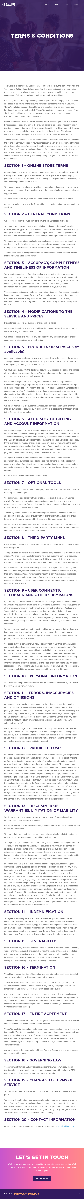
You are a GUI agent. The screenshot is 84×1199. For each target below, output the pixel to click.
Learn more (42, 1178)
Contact (76, 4)
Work (47, 4)
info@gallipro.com (66, 1126)
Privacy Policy (26, 1193)
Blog (67, 4)
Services (57, 4)
